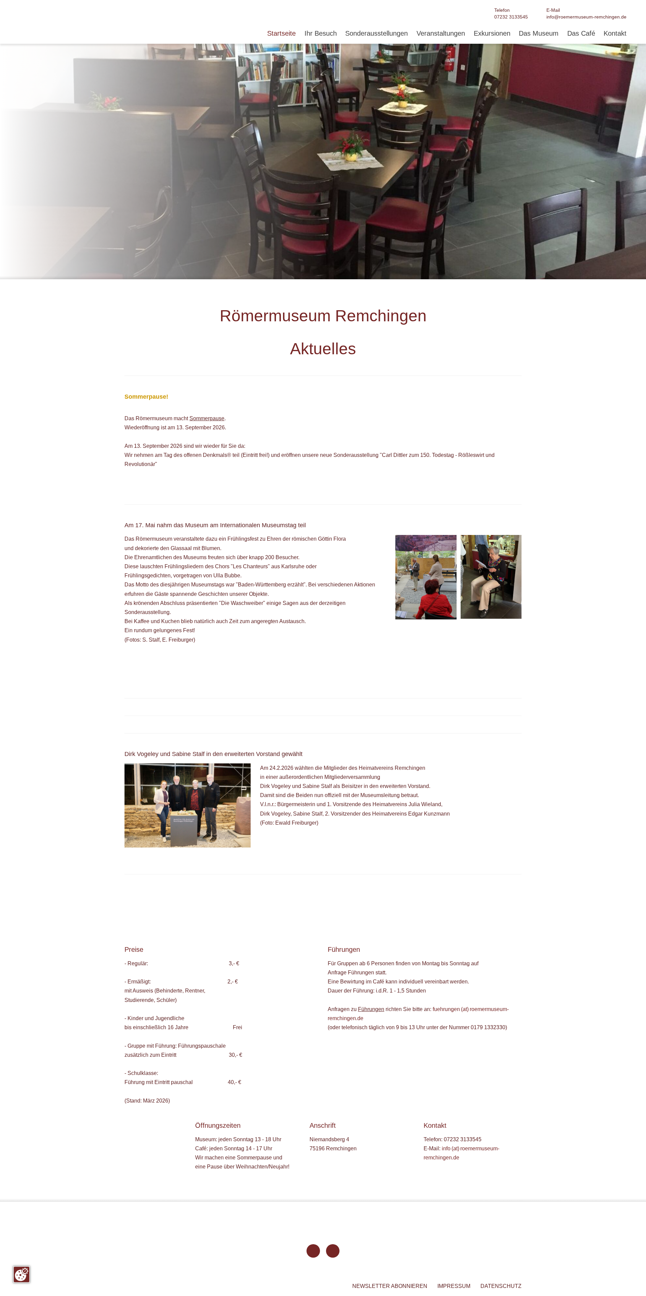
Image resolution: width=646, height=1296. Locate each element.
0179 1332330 (488, 1027)
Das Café (581, 33)
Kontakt (615, 33)
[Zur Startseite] (184, 1251)
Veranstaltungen (441, 33)
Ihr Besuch (320, 33)
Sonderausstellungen (376, 33)
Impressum (453, 1286)
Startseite (281, 33)
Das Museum (539, 33)
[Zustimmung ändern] (21, 1274)
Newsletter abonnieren (389, 1286)
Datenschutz (501, 1286)
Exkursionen (492, 33)
